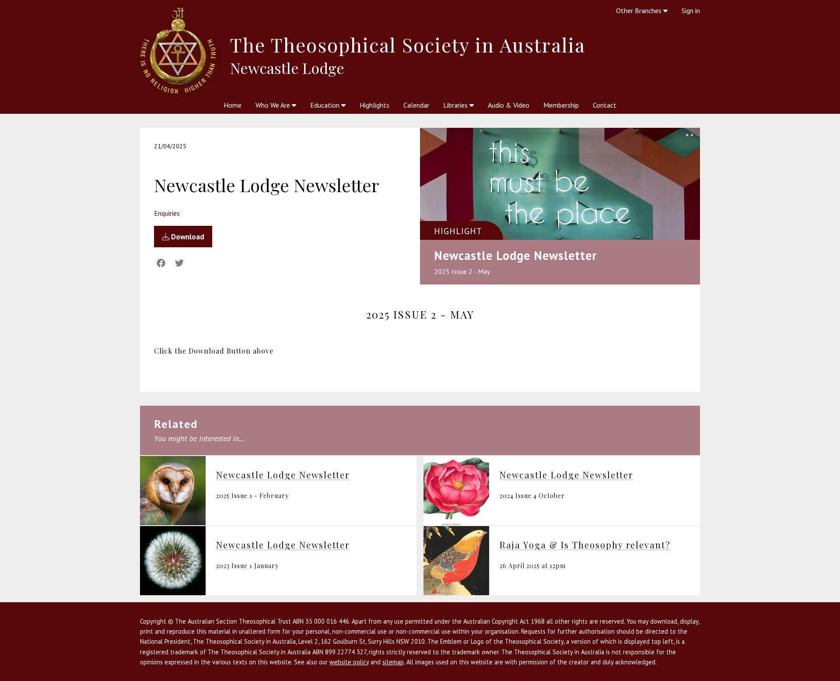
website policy (349, 662)
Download (186, 237)
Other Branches (639, 10)
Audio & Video (508, 105)
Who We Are (274, 105)
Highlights (374, 105)
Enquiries (167, 213)
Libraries (456, 105)
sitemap (393, 662)
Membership (561, 105)
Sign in (691, 10)
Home (233, 105)
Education (325, 105)
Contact (604, 105)
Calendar (416, 105)
